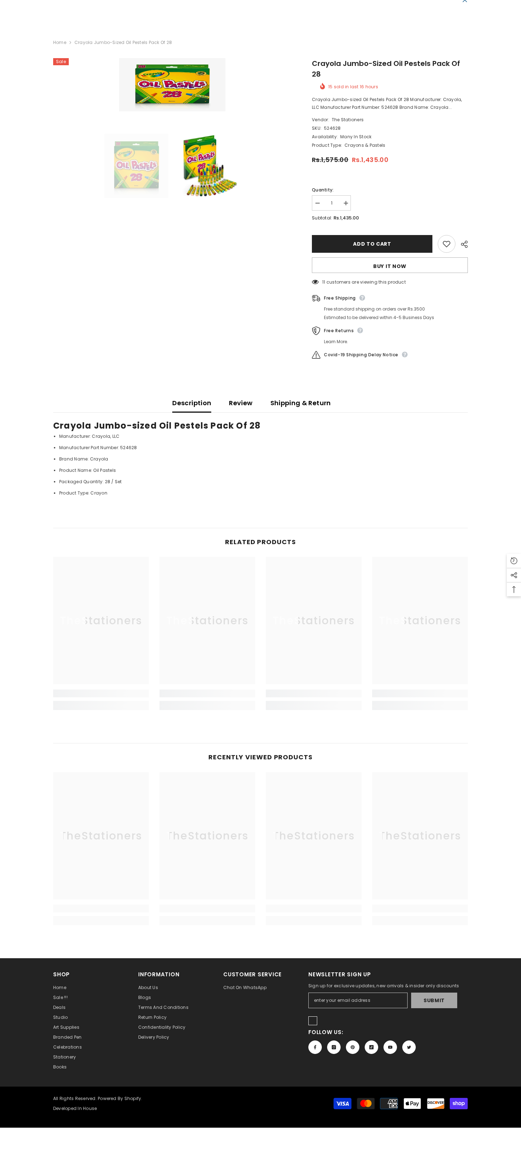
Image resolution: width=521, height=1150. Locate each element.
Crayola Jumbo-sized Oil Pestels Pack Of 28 (386, 68)
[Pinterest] (352, 1047)
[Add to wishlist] (446, 244)
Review (240, 402)
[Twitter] (409, 1047)
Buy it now (390, 266)
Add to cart (372, 243)
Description (191, 402)
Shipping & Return (300, 402)
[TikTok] (371, 1047)
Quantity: (323, 190)
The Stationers (348, 120)
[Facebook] (315, 1047)
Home (59, 42)
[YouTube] (390, 1047)
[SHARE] (461, 244)
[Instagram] (334, 1047)
